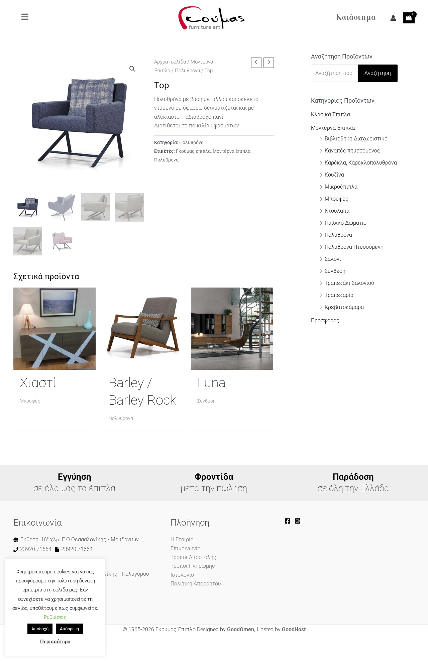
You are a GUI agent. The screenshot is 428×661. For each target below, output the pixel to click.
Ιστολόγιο (182, 575)
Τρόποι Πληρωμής (193, 566)
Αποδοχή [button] (39, 628)
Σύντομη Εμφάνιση (54, 363)
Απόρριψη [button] (69, 628)
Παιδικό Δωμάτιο (345, 223)
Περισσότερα (55, 642)
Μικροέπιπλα (341, 187)
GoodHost (294, 629)
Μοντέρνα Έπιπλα (333, 128)
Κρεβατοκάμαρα (344, 307)
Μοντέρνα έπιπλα (231, 151)
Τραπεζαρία (339, 295)
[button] (132, 69)
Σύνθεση (335, 271)
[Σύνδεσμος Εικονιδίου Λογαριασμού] (393, 18)
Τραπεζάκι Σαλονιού (349, 283)
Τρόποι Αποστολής (193, 557)
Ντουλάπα (337, 211)
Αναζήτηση (377, 73)
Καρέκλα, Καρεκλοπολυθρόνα (361, 162)
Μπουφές (336, 199)
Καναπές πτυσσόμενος (352, 150)
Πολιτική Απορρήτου (196, 583)
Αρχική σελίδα (170, 62)
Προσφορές (325, 320)
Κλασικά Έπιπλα (330, 114)
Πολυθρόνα (187, 71)
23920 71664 (35, 549)
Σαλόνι (333, 259)
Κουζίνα (334, 175)
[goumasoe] (288, 521)
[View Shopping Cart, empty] (409, 17)
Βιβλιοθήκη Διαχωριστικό (356, 138)
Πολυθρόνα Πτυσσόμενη (354, 247)
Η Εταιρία (182, 539)
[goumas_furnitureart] (298, 521)
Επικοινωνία (186, 548)
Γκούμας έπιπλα (193, 151)
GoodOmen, (241, 629)
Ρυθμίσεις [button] (55, 617)
